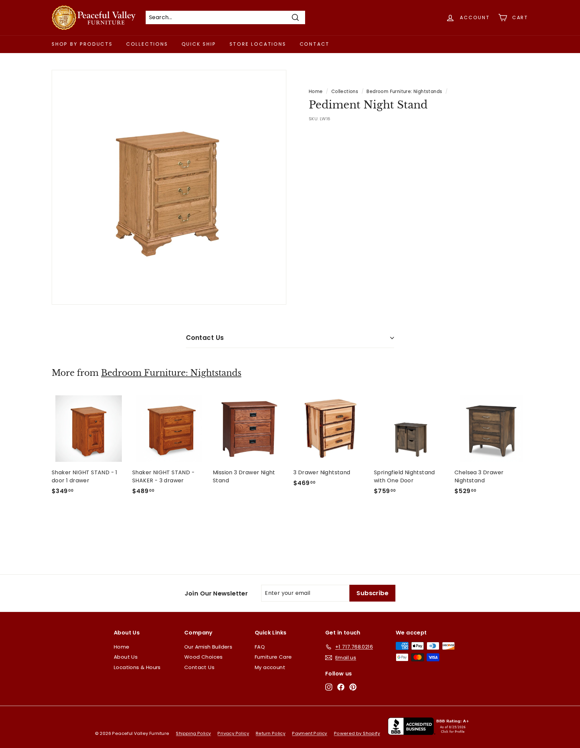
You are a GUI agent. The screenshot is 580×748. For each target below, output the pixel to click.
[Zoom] (169, 187)
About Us (126, 656)
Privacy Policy (233, 733)
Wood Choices (203, 656)
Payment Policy (309, 733)
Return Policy (270, 733)
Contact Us (205, 337)
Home (316, 91)
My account (270, 667)
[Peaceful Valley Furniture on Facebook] (340, 687)
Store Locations (258, 44)
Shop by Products (82, 44)
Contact (315, 44)
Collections (147, 44)
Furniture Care (273, 656)
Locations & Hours (137, 667)
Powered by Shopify (357, 733)
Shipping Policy (193, 733)
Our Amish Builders (208, 646)
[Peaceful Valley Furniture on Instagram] (328, 687)
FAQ (260, 646)
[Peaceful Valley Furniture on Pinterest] (352, 687)
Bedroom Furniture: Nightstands (404, 91)
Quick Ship (199, 44)
